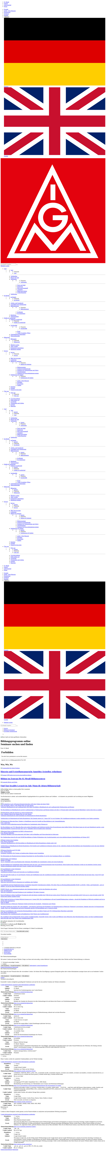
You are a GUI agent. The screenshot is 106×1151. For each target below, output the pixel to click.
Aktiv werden (14, 346)
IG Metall (6, 2)
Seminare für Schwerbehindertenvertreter (28, 373)
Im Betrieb (7, 295)
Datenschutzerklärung (6, 967)
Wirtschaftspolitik (15, 336)
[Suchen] (17, 264)
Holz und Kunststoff (22, 288)
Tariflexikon (14, 294)
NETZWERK (7, 953)
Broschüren (20, 383)
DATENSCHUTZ (9, 949)
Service (6, 351)
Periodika (19, 382)
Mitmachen (7, 337)
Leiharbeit (20, 289)
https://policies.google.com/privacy (23, 1101)
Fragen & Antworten (16, 389)
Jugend (6, 3)
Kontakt (6, 9)
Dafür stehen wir (15, 400)
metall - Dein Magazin (10, 11)
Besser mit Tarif (15, 277)
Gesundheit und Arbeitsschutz (18, 304)
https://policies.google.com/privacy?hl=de (25, 1071)
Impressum (15, 967)
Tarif (5, 268)
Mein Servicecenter (16, 358)
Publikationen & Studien (17, 375)
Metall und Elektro (22, 291)
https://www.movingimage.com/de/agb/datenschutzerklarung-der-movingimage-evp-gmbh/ (37, 1085)
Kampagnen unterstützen (17, 348)
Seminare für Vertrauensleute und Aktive (27, 370)
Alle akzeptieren (5, 965)
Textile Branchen (21, 292)
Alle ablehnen (25, 965)
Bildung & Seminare (16, 361)
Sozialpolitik (14, 325)
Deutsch (7, 17)
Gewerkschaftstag (15, 398)
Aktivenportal (7, 5)
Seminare (6, 14)
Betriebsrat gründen (16, 349)
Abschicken (4, 939)
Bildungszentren (21, 367)
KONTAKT (7, 952)
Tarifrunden (14, 279)
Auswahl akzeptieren (16, 965)
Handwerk (20, 286)
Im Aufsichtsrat (21, 313)
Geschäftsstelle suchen (22, 931)
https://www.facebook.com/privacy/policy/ (25, 1126)
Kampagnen (7, 12)
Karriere (6, 15)
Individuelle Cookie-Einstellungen (39, 965)
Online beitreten (5, 799)
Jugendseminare (21, 372)
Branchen (13, 406)
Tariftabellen (14, 276)
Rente (18, 331)
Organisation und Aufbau (17, 403)
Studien (19, 385)
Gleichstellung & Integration (18, 334)
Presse (5, 6)
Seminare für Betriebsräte (23, 369)
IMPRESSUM (8, 950)
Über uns (6, 391)
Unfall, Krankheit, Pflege (23, 333)
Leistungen (13, 360)
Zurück (16, 412)
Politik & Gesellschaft (9, 318)
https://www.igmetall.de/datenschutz (23, 992)
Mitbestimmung (15, 306)
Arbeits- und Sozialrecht (17, 303)
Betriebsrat (13, 315)
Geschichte (13, 401)
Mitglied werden (5, 266)
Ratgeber (13, 386)
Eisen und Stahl (21, 285)
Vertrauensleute (15, 316)
